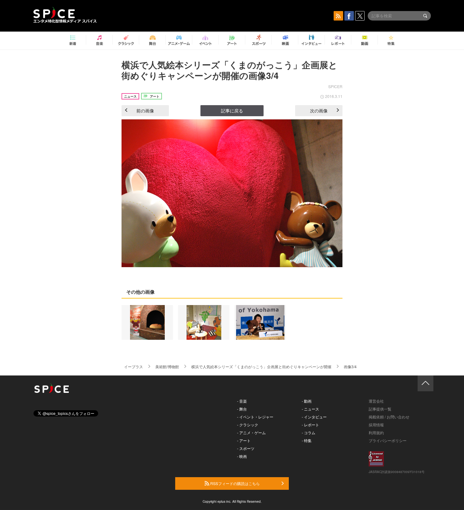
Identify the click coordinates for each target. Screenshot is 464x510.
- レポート (310, 424)
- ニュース (310, 408)
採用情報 (376, 424)
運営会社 (376, 401)
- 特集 (307, 440)
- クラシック (247, 424)
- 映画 (242, 456)
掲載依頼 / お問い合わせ (389, 416)
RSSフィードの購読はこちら (234, 483)
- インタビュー (314, 416)
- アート (244, 440)
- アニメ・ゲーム (251, 432)
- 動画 (307, 401)
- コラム (308, 432)
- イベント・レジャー (255, 416)
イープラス (133, 366)
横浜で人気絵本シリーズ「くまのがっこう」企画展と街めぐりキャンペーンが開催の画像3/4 (229, 70)
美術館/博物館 (167, 366)
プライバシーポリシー (388, 440)
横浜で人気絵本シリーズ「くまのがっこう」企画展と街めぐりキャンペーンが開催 (261, 366)
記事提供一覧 (380, 408)
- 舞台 (242, 408)
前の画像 (145, 110)
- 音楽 (242, 401)
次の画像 (319, 110)
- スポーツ (245, 448)
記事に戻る (232, 110)
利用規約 (376, 432)
